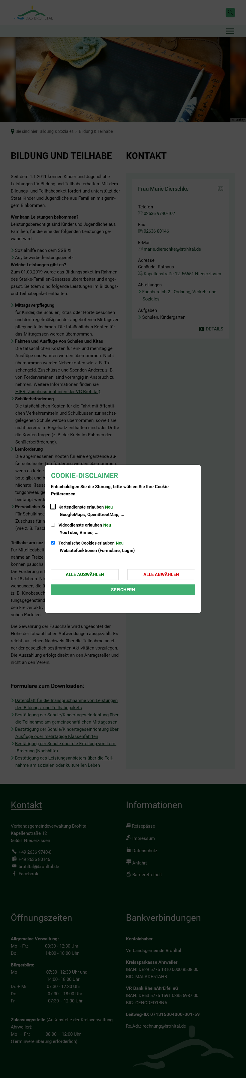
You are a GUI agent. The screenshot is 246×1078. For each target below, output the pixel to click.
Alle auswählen (85, 574)
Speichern (123, 590)
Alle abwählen (161, 574)
